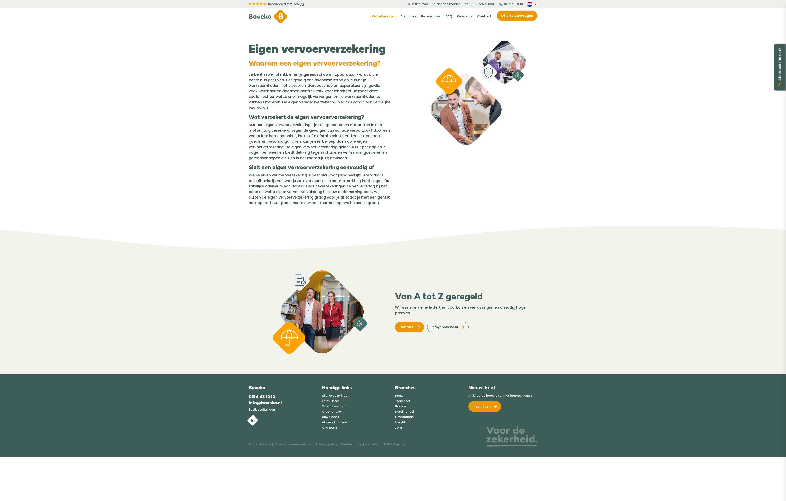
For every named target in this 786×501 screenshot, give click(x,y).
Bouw (399, 396)
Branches (408, 16)
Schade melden (448, 4)
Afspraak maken (334, 422)
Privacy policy (327, 444)
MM (386, 444)
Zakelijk (400, 422)
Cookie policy (351, 444)
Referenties (430, 16)
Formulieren (331, 401)
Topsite (399, 444)
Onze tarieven (332, 412)
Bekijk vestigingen (262, 409)
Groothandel (404, 417)
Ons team (329, 427)
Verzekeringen (384, 16)
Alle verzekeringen (335, 396)
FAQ (448, 16)
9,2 (302, 4)
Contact (484, 16)
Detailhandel (404, 412)
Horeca (400, 406)
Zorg (398, 427)
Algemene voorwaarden (293, 444)
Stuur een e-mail (482, 4)
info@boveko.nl (444, 327)
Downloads (330, 417)
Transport (402, 401)
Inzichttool (419, 4)
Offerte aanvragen (517, 15)
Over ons (464, 16)
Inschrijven (482, 406)
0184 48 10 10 (513, 4)
